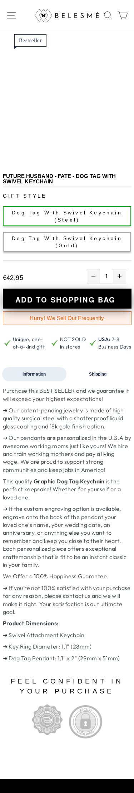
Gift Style (25, 196)
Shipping (97, 374)
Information (34, 374)
